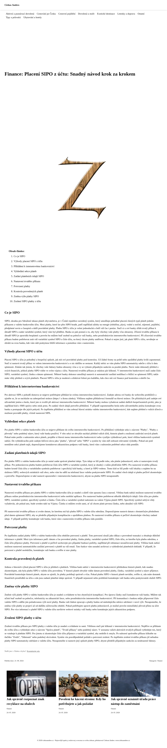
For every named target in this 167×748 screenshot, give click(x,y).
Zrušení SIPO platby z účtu (27, 301)
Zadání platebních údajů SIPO (29, 276)
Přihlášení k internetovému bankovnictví (34, 266)
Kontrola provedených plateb (28, 291)
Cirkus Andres (12, 5)
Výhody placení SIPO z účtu (28, 261)
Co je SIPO (19, 256)
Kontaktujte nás (33, 651)
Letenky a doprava (126, 13)
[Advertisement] (83, 38)
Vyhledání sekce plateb (25, 271)
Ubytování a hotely (32, 17)
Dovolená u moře (86, 13)
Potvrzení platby (22, 286)
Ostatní (141, 13)
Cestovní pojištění (66, 13)
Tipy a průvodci (13, 17)
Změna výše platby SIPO (26, 296)
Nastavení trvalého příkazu (27, 281)
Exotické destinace (106, 13)
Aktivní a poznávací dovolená (20, 13)
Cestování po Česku (46, 13)
